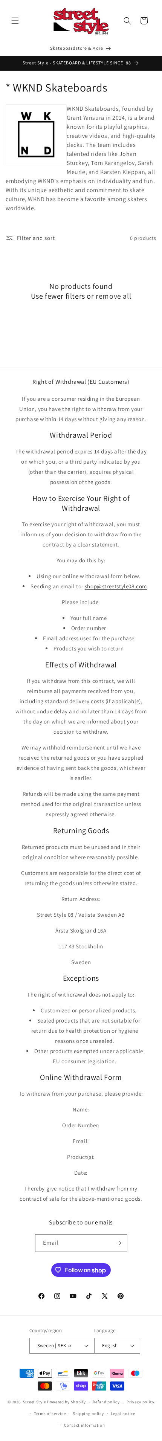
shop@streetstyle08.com (116, 586)
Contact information (84, 1425)
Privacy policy (140, 1401)
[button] (15, 20)
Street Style (34, 1401)
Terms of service (50, 1413)
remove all (113, 296)
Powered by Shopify (66, 1401)
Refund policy (106, 1401)
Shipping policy (88, 1413)
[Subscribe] (118, 1243)
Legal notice (123, 1413)
